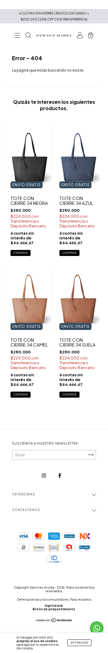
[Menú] (17, 36)
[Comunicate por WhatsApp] (97, 628)
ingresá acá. (54, 605)
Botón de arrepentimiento (54, 609)
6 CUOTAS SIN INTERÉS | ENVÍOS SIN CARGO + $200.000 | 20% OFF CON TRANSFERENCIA (54, 16)
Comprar (21, 252)
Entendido (79, 642)
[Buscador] (28, 36)
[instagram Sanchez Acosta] (44, 475)
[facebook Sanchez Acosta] (59, 475)
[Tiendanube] (54, 621)
